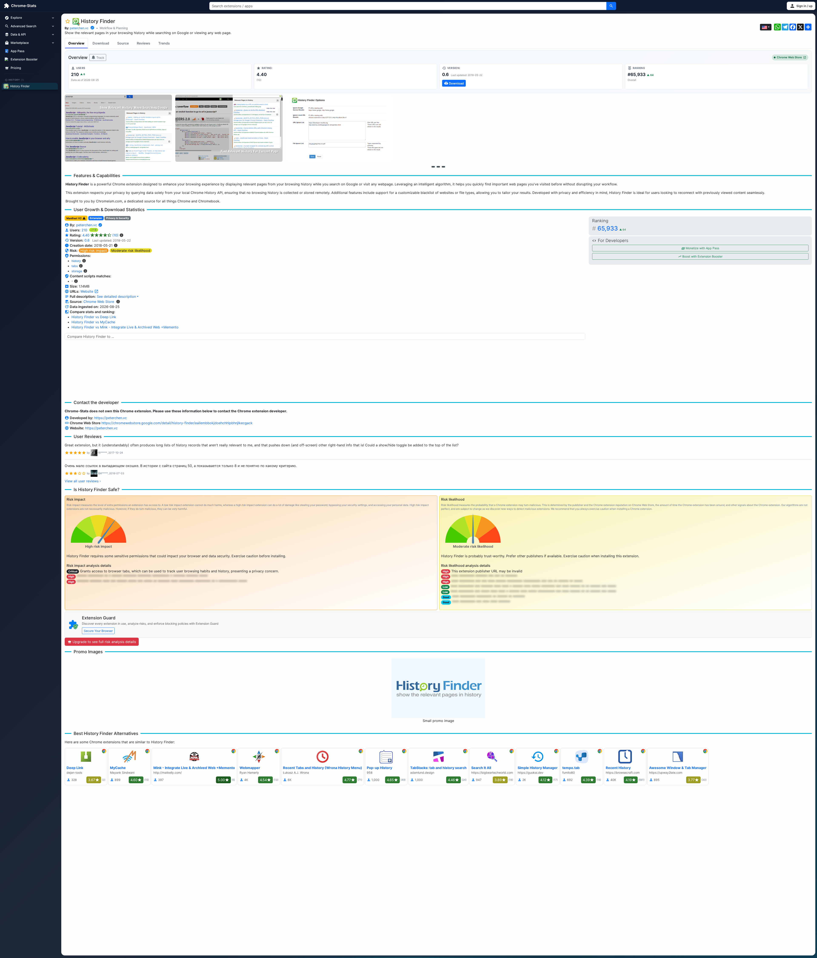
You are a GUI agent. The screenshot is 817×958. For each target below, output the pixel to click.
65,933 (611, 228)
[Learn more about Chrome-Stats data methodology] (118, 301)
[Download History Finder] (531, 76)
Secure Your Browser (98, 631)
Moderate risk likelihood (130, 250)
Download (101, 43)
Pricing (16, 68)
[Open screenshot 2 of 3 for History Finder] (229, 128)
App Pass (17, 51)
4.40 (100, 235)
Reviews (143, 43)
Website (87, 291)
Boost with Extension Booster (702, 256)
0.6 (87, 240)
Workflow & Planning (114, 28)
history (76, 261)
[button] (801, 6)
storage (76, 271)
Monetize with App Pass (702, 248)
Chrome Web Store (789, 57)
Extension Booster (24, 59)
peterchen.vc (79, 28)
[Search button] (611, 6)
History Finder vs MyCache (93, 322)
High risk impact (93, 250)
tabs (74, 266)
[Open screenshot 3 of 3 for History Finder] (339, 128)
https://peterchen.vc (110, 418)
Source (123, 43)
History (16, 79)
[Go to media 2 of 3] (438, 166)
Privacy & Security (117, 218)
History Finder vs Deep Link (93, 317)
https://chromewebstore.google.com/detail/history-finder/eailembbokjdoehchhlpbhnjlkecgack (177, 423)
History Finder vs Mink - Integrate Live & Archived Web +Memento (125, 327)
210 (84, 230)
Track (100, 57)
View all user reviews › (83, 481)
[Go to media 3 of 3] (443, 166)
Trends (164, 43)
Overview (76, 43)
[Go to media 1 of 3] (433, 166)
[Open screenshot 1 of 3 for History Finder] (118, 128)
